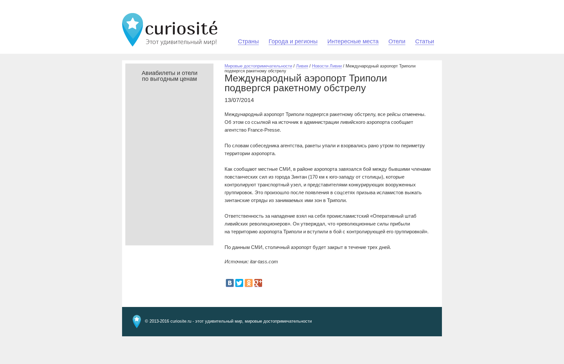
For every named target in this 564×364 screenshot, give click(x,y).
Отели (396, 41)
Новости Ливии (327, 66)
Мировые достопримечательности (258, 66)
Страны (248, 41)
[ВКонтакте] (230, 283)
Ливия (302, 66)
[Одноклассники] (249, 283)
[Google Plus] (258, 283)
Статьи (424, 41)
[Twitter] (239, 283)
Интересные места (353, 41)
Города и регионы (293, 41)
